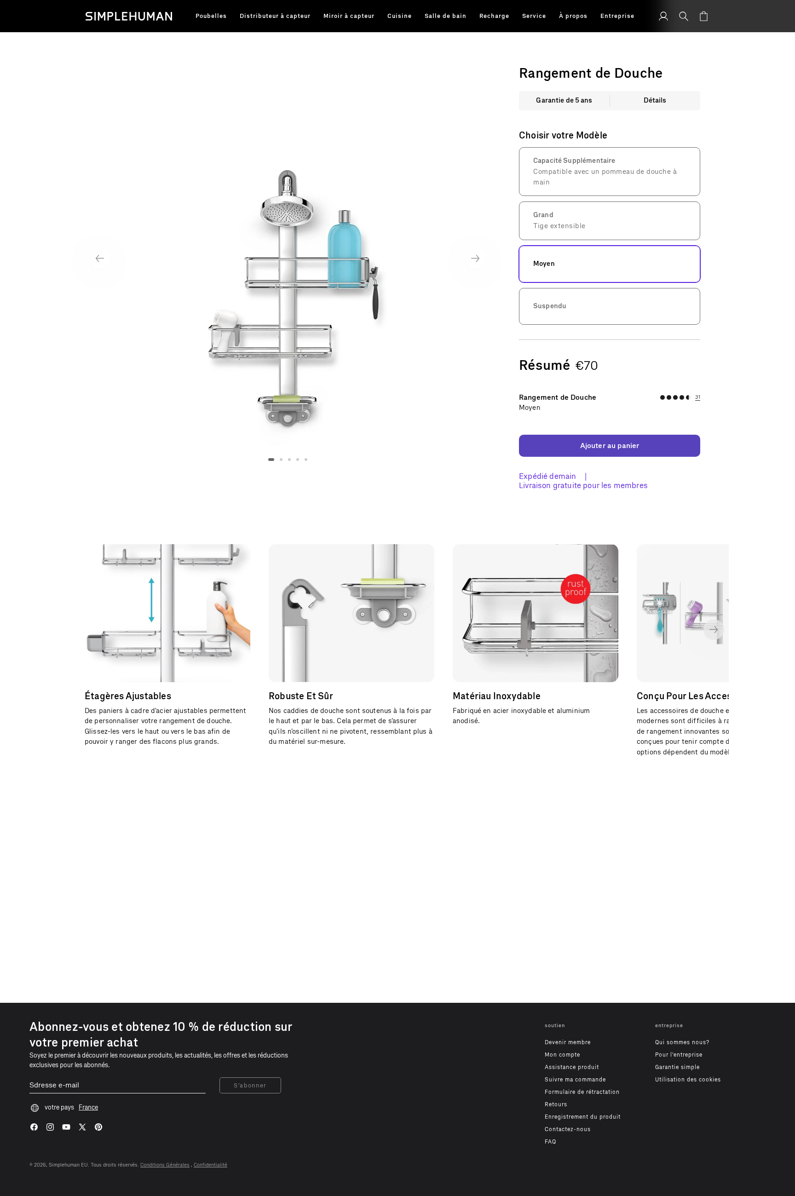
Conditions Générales (165, 1165)
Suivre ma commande (575, 1079)
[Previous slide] (99, 258)
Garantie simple (677, 1067)
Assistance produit (572, 1067)
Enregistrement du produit (583, 1117)
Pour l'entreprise (679, 1055)
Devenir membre (568, 1042)
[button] (211, 16)
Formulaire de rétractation (582, 1092)
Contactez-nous (568, 1129)
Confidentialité (210, 1165)
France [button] (88, 1107)
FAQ (550, 1141)
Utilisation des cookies (688, 1079)
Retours (556, 1104)
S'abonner (250, 1085)
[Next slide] (475, 258)
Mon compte (562, 1055)
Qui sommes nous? (682, 1042)
